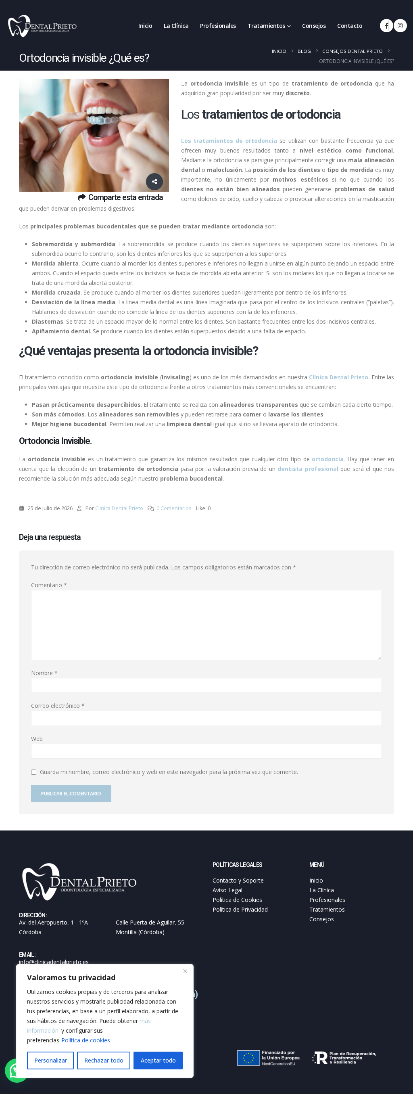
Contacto (349, 25)
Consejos (313, 25)
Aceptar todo (158, 1060)
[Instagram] (400, 25)
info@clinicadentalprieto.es (54, 962)
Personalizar (50, 1060)
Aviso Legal (227, 890)
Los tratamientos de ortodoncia (229, 140)
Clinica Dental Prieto (119, 508)
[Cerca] (185, 971)
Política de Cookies (237, 900)
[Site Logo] (42, 26)
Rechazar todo (103, 1060)
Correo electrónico (58, 705)
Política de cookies (85, 1040)
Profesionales (218, 25)
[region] (105, 1021)
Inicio (145, 25)
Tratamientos (266, 25)
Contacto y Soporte (238, 880)
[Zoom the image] (79, 866)
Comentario (49, 585)
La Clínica (176, 25)
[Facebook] (386, 25)
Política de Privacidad (240, 909)
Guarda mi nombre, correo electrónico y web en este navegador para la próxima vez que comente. (169, 772)
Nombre (44, 673)
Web (37, 739)
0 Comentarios (174, 508)
